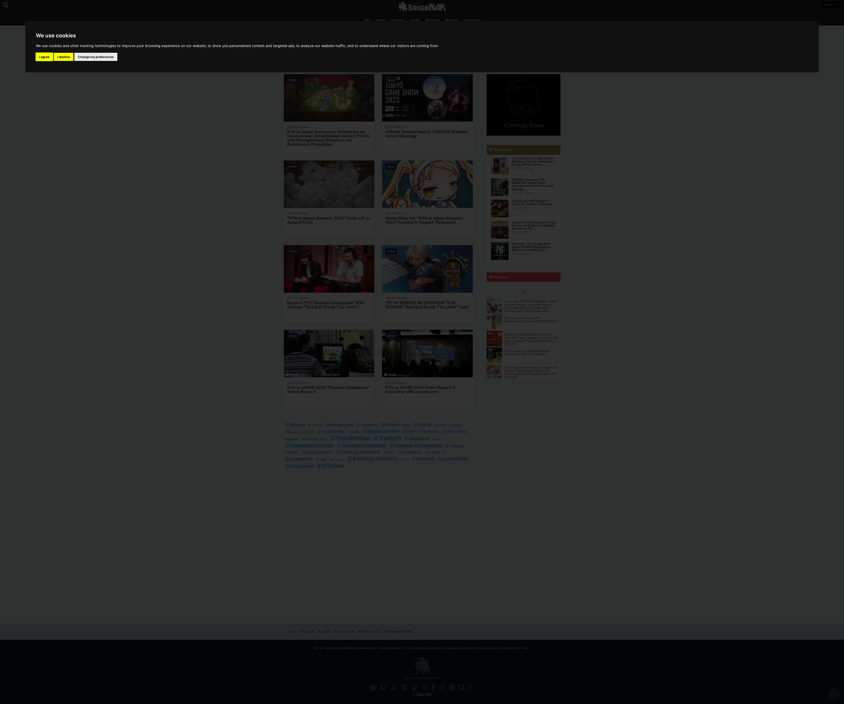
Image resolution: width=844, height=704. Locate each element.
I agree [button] (44, 57)
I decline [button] (63, 57)
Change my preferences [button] (96, 57)
